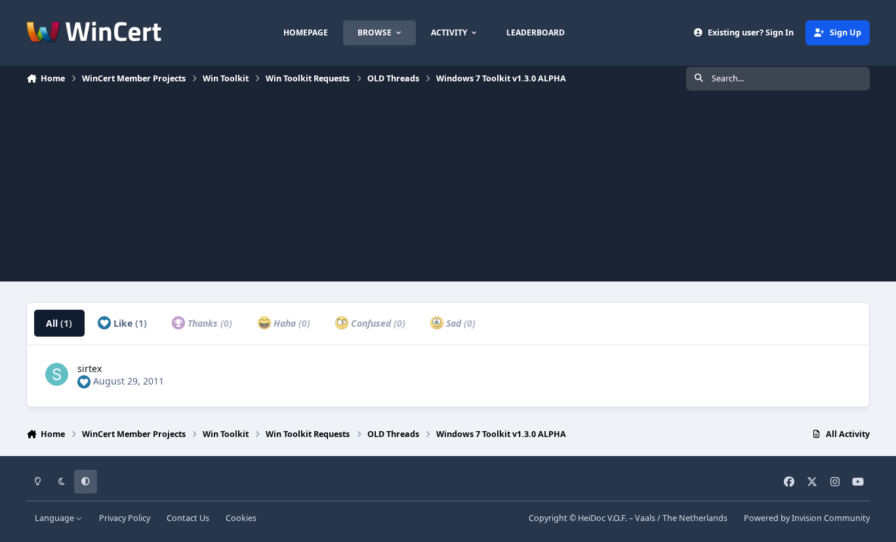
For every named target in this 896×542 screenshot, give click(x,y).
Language (55, 518)
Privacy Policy (124, 518)
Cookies (241, 518)
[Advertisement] (448, 189)
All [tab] (59, 323)
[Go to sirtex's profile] (56, 374)
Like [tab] (129, 323)
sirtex (89, 368)
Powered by (807, 518)
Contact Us (188, 518)
